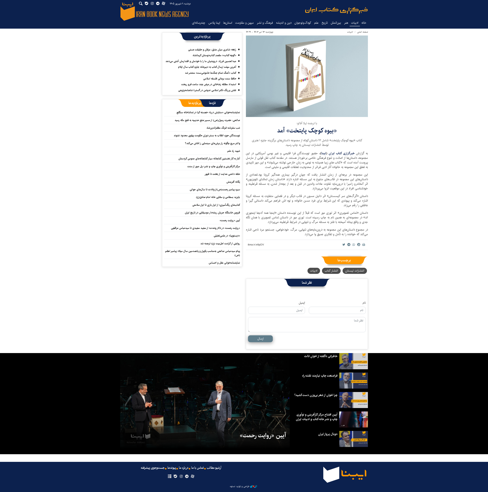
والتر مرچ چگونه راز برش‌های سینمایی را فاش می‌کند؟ (212, 143)
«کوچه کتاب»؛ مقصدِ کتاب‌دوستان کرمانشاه (214, 55)
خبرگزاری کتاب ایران (342, 153)
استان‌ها (227, 22)
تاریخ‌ (325, 22)
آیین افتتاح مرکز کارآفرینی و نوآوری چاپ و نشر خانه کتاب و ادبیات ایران (316, 417)
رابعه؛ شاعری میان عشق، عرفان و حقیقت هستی (212, 50)
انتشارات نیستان (354, 270)
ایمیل (302, 303)
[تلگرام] (187, 476)
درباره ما (183, 468)
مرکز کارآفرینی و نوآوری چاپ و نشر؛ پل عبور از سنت (213, 166)
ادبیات (354, 22)
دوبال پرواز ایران (327, 434)
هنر (346, 22)
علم (316, 22)
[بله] (175, 476)
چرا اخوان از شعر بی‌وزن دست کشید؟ (315, 395)
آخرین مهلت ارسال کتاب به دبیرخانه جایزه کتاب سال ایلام (207, 67)
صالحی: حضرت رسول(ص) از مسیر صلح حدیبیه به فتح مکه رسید (207, 120)
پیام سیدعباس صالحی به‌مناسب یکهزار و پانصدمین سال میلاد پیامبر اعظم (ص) (202, 253)
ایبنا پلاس (214, 22)
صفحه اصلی (362, 32)
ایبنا (336, 10)
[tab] (212, 103)
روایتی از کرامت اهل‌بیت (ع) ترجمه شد (220, 243)
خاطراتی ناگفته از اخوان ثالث (320, 356)
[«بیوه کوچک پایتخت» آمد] (307, 76)
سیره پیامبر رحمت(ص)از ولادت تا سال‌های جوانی (215, 189)
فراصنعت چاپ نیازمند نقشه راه (319, 375)
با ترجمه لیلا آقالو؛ (307, 123)
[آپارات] (192, 476)
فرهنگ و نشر (265, 22)
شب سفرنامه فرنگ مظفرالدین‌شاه (223, 128)
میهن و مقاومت (244, 22)
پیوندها (172, 468)
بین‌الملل (336, 22)
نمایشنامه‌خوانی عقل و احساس (224, 263)
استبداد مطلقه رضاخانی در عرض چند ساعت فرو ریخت (208, 84)
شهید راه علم (233, 151)
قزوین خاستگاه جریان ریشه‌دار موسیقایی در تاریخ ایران (212, 213)
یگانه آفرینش (233, 182)
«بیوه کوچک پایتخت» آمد (307, 131)
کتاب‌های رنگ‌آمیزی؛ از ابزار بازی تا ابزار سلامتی (216, 205)
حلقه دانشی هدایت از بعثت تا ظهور (222, 174)
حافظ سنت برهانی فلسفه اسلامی (219, 79)
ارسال (260, 338)
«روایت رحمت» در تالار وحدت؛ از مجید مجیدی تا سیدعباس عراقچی (205, 228)
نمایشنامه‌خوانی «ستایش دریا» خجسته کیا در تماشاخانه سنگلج (208, 112)
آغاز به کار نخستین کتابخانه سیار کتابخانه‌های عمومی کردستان (209, 158)
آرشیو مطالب (214, 468)
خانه (363, 22)
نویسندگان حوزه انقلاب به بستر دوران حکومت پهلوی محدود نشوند (207, 135)
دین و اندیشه (283, 22)
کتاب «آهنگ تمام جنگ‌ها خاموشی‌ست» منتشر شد (210, 73)
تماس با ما (197, 468)
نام (364, 303)
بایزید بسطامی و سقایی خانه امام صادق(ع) (218, 197)
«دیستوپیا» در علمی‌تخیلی (227, 236)
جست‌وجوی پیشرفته (153, 468)
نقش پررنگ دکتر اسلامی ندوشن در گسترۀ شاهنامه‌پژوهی (207, 90)
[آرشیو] (169, 476)
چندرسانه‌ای (198, 22)
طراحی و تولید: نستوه (239, 486)
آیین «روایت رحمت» (230, 220)
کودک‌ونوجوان (303, 22)
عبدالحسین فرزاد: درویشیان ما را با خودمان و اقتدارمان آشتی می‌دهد (200, 61)
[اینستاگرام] (181, 476)
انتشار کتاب (331, 270)
